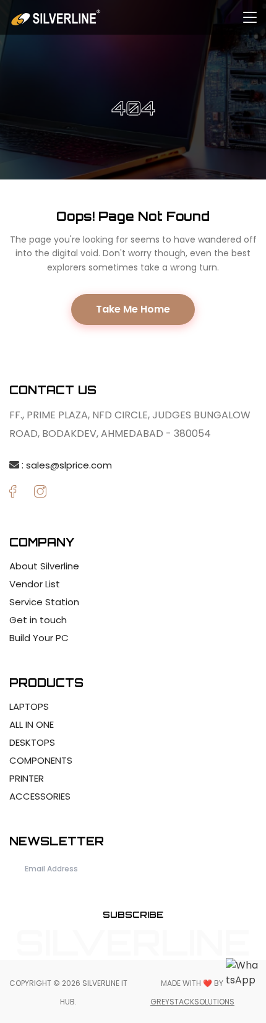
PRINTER (26, 778)
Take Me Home (133, 309)
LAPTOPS (29, 706)
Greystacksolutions (192, 1001)
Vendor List (34, 583)
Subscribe (133, 914)
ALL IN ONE (31, 724)
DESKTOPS (32, 742)
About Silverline (44, 565)
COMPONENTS (40, 760)
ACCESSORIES (40, 796)
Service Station (44, 601)
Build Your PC (39, 637)
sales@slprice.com (69, 465)
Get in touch (38, 619)
